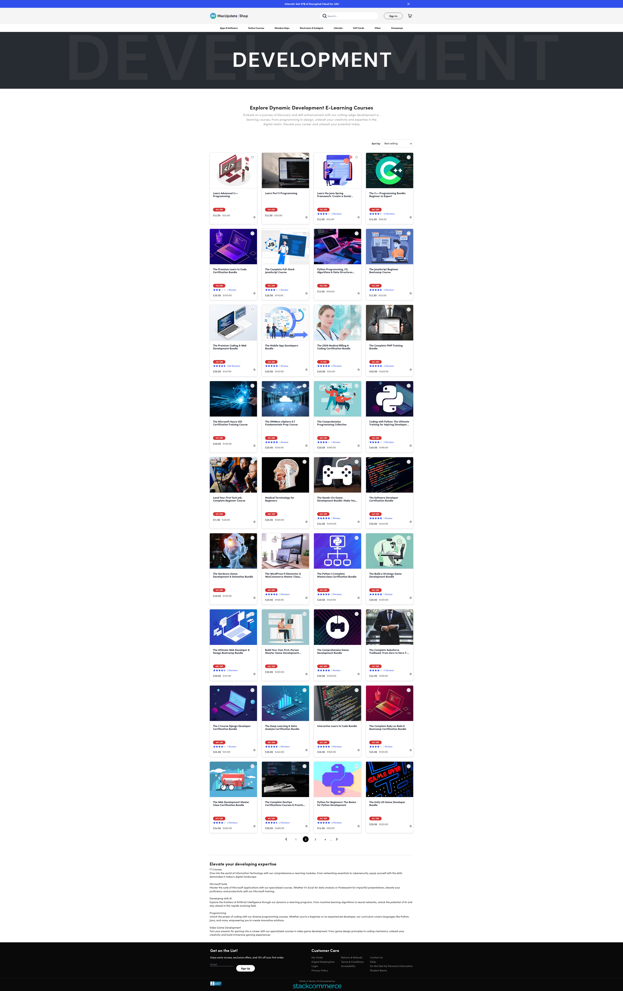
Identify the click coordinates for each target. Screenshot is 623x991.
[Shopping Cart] (410, 16)
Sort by (376, 143)
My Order (317, 957)
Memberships (282, 28)
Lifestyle (338, 28)
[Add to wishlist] (252, 157)
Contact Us (376, 957)
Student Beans (378, 970)
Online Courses (256, 28)
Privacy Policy (320, 970)
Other (378, 28)
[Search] (324, 16)
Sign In (393, 16)
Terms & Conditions (352, 961)
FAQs (373, 961)
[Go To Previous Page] (286, 839)
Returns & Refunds (351, 957)
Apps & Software (229, 28)
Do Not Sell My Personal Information (391, 966)
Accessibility (348, 966)
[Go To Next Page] (337, 839)
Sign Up (245, 968)
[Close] (408, 4)
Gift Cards (358, 28)
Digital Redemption (323, 961)
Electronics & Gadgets (311, 28)
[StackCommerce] (317, 985)
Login (315, 966)
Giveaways (397, 28)
